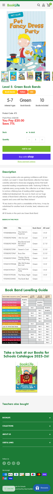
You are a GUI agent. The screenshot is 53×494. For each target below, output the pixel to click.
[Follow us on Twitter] (9, 463)
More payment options (26, 162)
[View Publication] (26, 377)
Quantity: (5, 139)
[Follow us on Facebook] (4, 463)
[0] (48, 5)
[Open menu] (3, 5)
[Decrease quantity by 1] (29, 139)
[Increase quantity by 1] (42, 139)
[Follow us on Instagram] (13, 463)
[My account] (43, 5)
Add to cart (26, 149)
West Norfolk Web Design (32, 489)
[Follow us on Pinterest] (18, 463)
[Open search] (38, 5)
